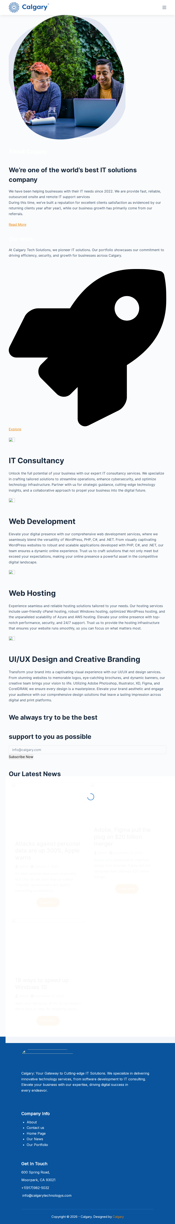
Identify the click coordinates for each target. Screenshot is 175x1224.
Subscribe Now (21, 757)
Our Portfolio (37, 1145)
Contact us (35, 1128)
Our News (35, 1139)
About (32, 1122)
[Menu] (164, 7)
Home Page (36, 1133)
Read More (17, 224)
